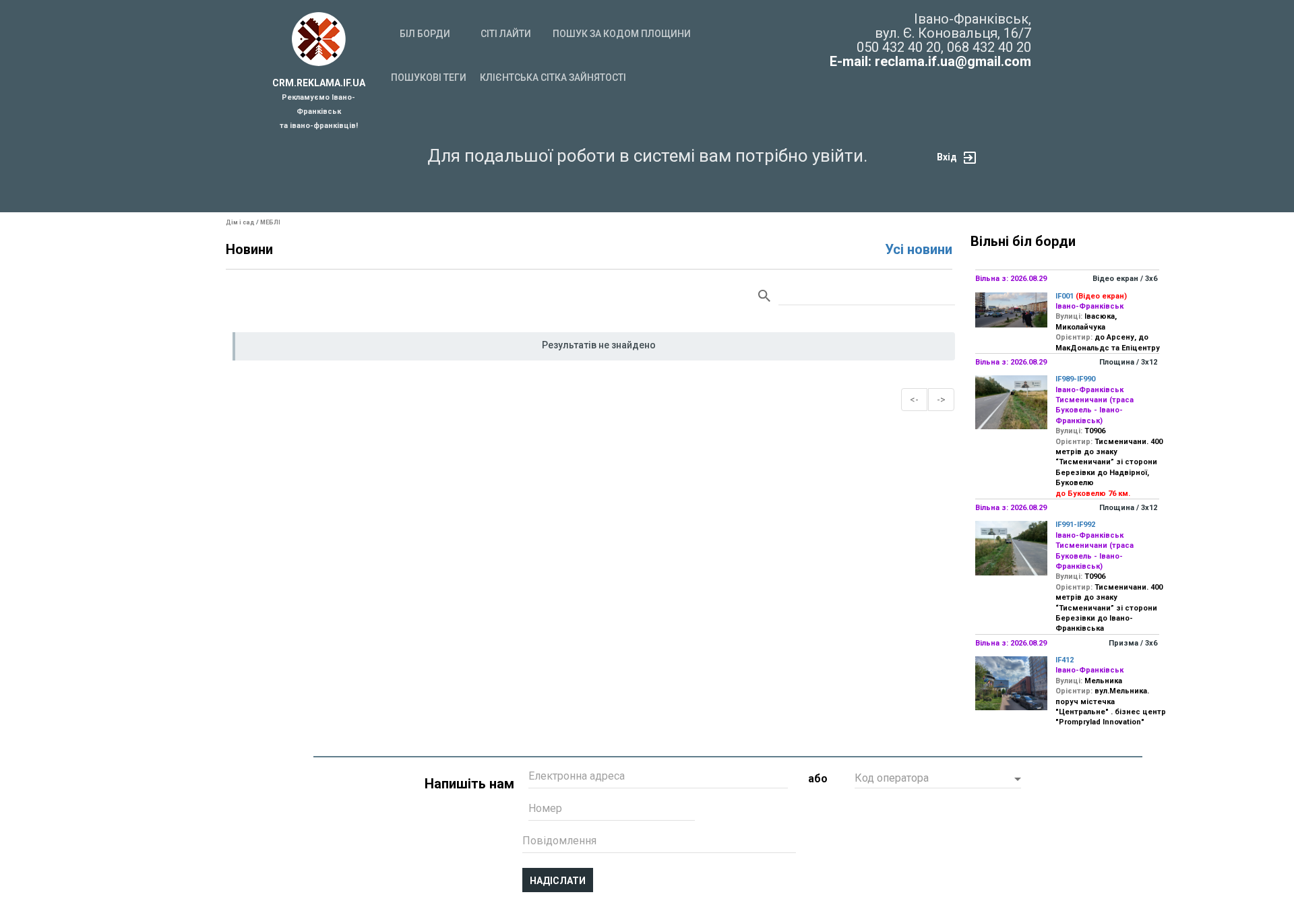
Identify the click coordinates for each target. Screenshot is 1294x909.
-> (941, 399)
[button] (938, 779)
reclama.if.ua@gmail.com (953, 61)
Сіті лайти (506, 33)
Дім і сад (240, 222)
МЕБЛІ (270, 222)
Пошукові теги (428, 77)
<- (914, 399)
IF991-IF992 (1075, 524)
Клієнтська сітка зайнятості (553, 77)
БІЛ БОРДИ (425, 33)
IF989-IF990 (1075, 379)
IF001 (1064, 296)
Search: (856, 296)
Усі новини (918, 249)
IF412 (1064, 660)
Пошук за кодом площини (622, 33)
